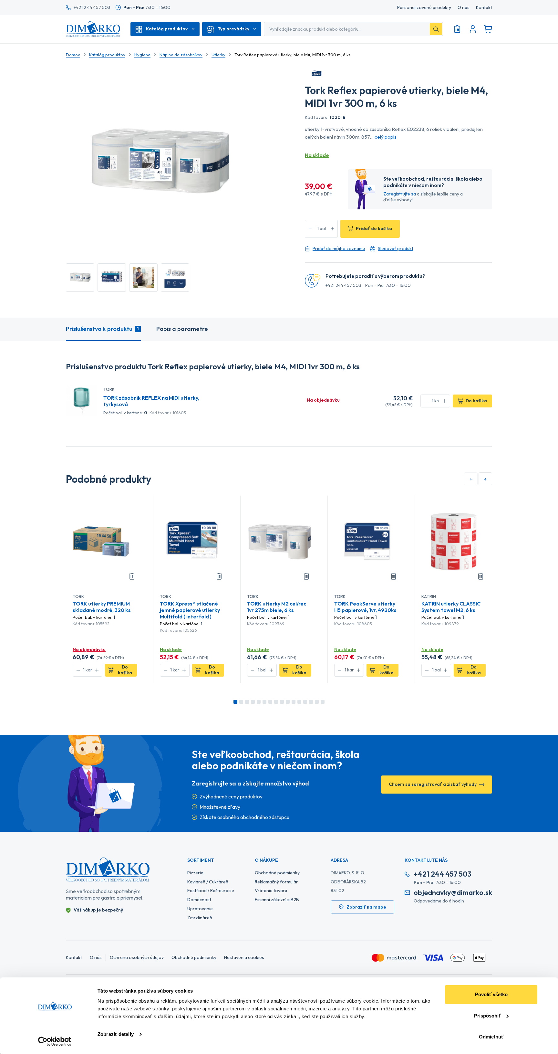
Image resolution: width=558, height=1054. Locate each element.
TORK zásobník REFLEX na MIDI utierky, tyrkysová (151, 401)
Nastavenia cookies (244, 957)
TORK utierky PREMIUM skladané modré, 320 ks (102, 606)
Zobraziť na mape (366, 907)
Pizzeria (195, 873)
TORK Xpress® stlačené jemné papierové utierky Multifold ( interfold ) (190, 610)
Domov (73, 54)
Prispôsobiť (487, 1015)
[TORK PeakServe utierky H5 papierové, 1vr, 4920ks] (366, 541)
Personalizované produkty (424, 7)
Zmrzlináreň (199, 918)
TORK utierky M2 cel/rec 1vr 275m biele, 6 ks (276, 606)
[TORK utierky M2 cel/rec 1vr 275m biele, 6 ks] (279, 541)
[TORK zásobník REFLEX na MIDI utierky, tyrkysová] (81, 400)
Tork (109, 389)
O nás (464, 7)
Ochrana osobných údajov (137, 957)
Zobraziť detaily (116, 1034)
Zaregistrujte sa (399, 194)
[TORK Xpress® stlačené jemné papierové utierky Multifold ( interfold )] (192, 541)
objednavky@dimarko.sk (453, 892)
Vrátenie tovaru (271, 890)
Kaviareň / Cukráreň (207, 882)
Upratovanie (200, 909)
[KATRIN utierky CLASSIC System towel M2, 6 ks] (453, 541)
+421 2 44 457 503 (92, 7)
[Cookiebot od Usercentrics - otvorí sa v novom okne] (54, 1041)
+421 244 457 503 (343, 285)
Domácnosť (199, 899)
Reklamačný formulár (276, 882)
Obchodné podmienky (277, 873)
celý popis (386, 137)
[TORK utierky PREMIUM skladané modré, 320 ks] (105, 541)
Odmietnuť (491, 1036)
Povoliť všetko (491, 994)
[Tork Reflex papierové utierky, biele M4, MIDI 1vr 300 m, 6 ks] (80, 277)
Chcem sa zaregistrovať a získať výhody (433, 784)
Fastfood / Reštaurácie (210, 890)
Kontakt (484, 7)
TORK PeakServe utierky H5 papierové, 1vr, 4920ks (365, 606)
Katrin (428, 596)
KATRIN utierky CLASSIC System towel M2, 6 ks (450, 606)
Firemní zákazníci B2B (277, 899)
